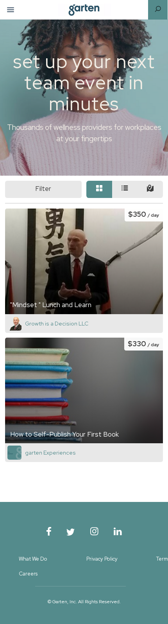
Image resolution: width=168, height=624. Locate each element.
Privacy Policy (102, 559)
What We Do (33, 559)
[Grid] (99, 189)
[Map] (150, 189)
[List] (125, 189)
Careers (28, 573)
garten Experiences (50, 452)
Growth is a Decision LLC (56, 323)
